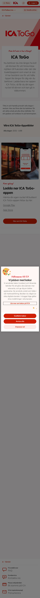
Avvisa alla (20, 321)
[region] (20, 299)
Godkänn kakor (20, 316)
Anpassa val (20, 327)
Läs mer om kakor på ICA (20, 303)
